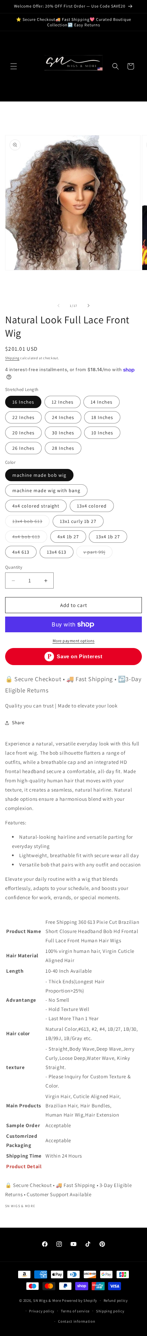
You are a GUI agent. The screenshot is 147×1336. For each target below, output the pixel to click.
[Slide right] (88, 305)
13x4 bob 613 (31, 522)
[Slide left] (58, 305)
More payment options (74, 640)
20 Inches (23, 433)
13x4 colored (92, 506)
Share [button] (18, 722)
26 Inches (23, 448)
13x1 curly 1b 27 (78, 521)
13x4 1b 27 (108, 537)
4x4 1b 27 (68, 537)
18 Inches (102, 417)
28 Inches (63, 448)
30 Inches (63, 433)
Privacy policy (41, 1311)
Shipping (12, 358)
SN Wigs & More (47, 1300)
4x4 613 (20, 552)
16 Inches (23, 402)
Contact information (76, 1321)
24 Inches (63, 417)
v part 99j (97, 553)
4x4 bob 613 (29, 538)
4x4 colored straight (35, 506)
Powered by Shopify (79, 1300)
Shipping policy (110, 1311)
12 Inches (63, 402)
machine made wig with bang (46, 490)
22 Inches (23, 417)
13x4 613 (56, 552)
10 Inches (102, 433)
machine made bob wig (39, 475)
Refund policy (116, 1300)
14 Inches (101, 402)
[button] (13, 66)
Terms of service (75, 1311)
